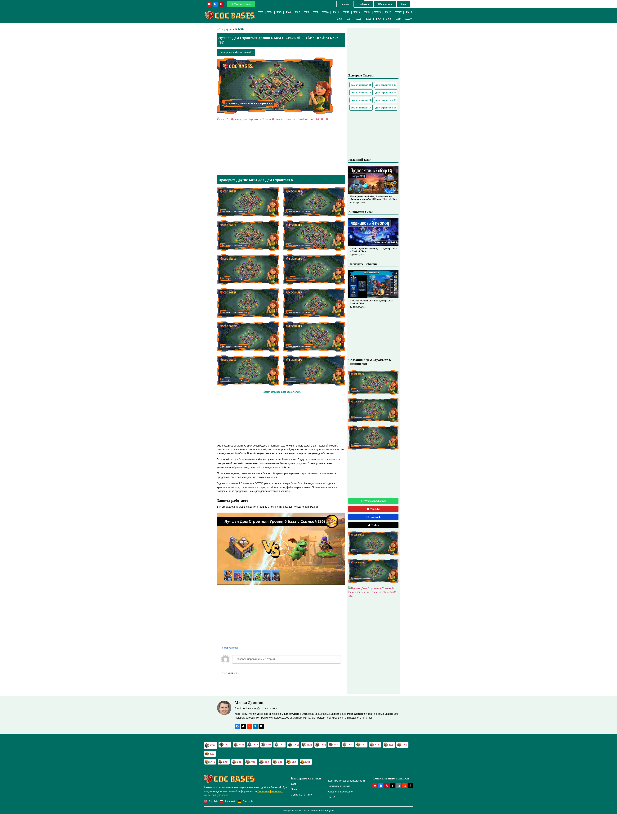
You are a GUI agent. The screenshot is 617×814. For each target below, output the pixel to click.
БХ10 (408, 18)
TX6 (288, 12)
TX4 (269, 12)
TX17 (398, 12)
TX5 (279, 12)
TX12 (346, 12)
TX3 (260, 12)
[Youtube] (209, 4)
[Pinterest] (221, 4)
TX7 (297, 12)
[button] (281, 548)
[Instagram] (249, 726)
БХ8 (388, 18)
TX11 (336, 12)
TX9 (315, 12)
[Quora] (398, 785)
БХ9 (398, 18)
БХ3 (339, 18)
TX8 (306, 12)
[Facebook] (215, 4)
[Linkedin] (255, 726)
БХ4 (349, 18)
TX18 (409, 12)
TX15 (377, 12)
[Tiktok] (243, 726)
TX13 (356, 12)
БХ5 (358, 18)
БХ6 (368, 18)
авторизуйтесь (230, 647)
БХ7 (378, 18)
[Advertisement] (281, 418)
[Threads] (410, 785)
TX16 (388, 12)
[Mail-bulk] (261, 726)
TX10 (325, 12)
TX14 (367, 12)
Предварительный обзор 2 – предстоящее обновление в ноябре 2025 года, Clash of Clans (373, 197)
